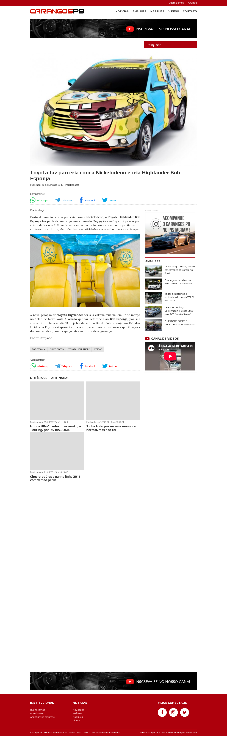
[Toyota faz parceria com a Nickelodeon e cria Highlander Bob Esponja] (85, 270)
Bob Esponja (39, 349)
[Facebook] (162, 712)
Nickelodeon (57, 349)
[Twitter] (184, 712)
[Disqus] (85, 529)
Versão (98, 349)
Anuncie (192, 2)
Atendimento (37, 713)
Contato (190, 11)
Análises (139, 11)
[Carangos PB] (57, 12)
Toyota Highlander (79, 349)
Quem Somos (176, 2)
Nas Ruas (157, 11)
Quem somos (37, 709)
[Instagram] (173, 712)
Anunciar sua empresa (42, 716)
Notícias (122, 11)
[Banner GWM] (170, 233)
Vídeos (173, 11)
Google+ (162, 718)
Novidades (78, 709)
